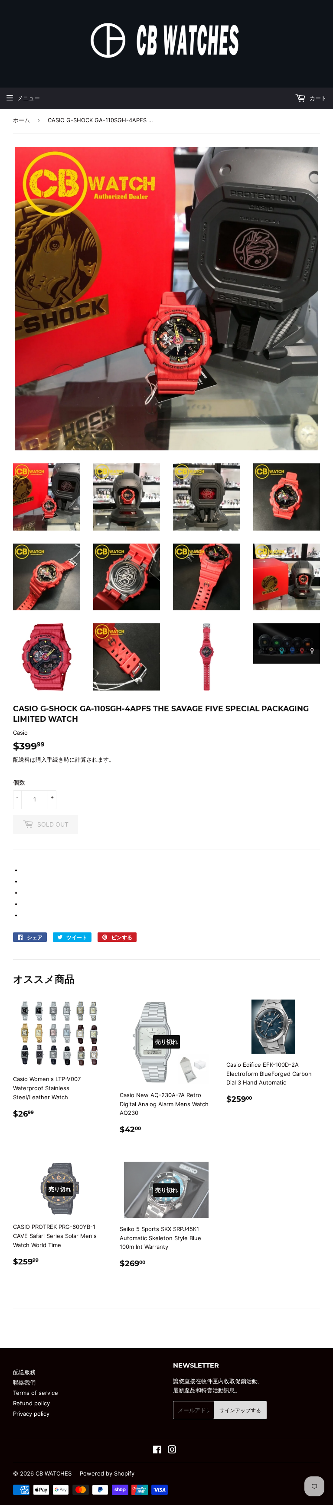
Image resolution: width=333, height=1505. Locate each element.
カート (317, 97)
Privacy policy (31, 1413)
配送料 (21, 759)
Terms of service (35, 1392)
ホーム (21, 120)
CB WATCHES (54, 1473)
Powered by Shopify (107, 1473)
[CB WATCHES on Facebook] (157, 1450)
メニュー (28, 97)
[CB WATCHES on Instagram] (172, 1450)
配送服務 (24, 1371)
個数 (19, 782)
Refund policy (31, 1403)
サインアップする (240, 1410)
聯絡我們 (24, 1382)
